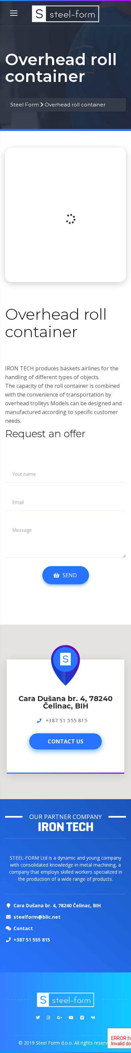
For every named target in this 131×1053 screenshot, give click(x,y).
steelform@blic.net (36, 917)
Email (18, 502)
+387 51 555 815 (67, 720)
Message (22, 530)
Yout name (24, 474)
